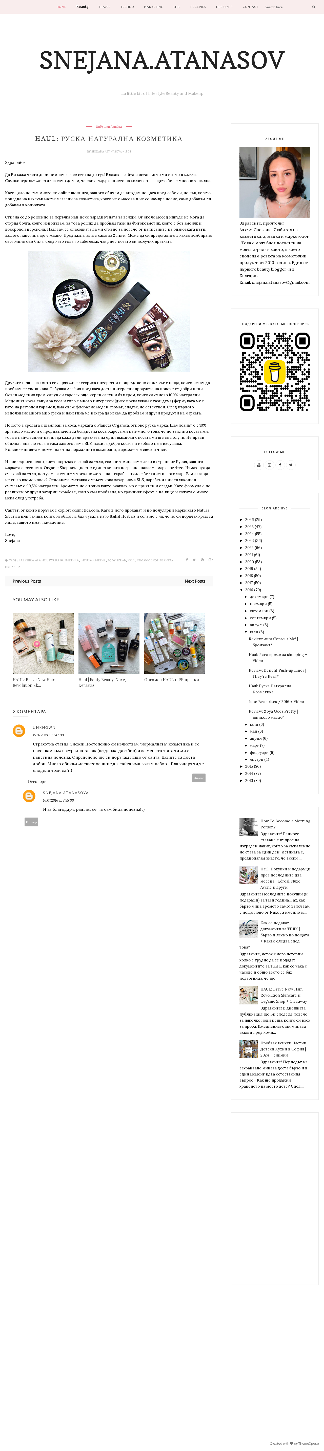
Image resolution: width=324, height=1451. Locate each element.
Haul (131, 560)
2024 (249, 533)
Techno (127, 7)
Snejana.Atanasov (162, 60)
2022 (249, 547)
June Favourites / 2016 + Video (276, 701)
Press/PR (224, 7)
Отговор (199, 777)
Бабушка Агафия (109, 127)
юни (254, 724)
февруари (259, 752)
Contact (250, 7)
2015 (249, 766)
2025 (249, 526)
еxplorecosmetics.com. (79, 510)
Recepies (198, 7)
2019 (249, 568)
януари (256, 759)
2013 (249, 780)
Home (61, 7)
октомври (259, 610)
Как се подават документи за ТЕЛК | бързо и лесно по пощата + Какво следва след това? (274, 935)
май (253, 731)
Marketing (154, 7)
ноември (258, 603)
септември (260, 617)
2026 (249, 519)
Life (176, 7)
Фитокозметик (93, 560)
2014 (249, 773)
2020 (249, 561)
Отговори (37, 781)
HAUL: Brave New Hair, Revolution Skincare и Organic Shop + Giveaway (283, 995)
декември (259, 596)
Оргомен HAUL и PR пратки (171, 679)
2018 (249, 575)
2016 (249, 589)
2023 (249, 540)
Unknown (44, 727)
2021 (249, 554)
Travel (104, 7)
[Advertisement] (274, 1198)
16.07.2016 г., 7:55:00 (58, 800)
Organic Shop (147, 560)
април (256, 738)
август (256, 624)
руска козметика (64, 560)
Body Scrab (117, 560)
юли (254, 631)
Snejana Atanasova (107, 151)
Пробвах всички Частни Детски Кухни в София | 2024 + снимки (283, 1049)
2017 (249, 582)
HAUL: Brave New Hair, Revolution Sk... (34, 682)
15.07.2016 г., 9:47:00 (48, 735)
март (254, 745)
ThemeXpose (308, 1443)
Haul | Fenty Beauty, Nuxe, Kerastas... (102, 682)
